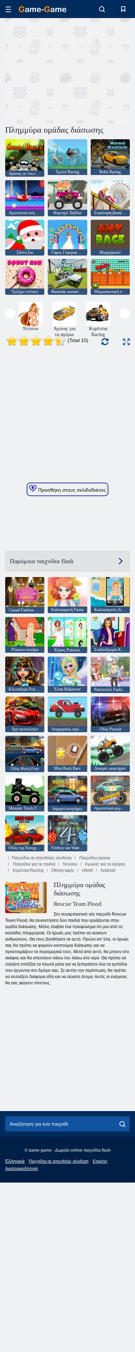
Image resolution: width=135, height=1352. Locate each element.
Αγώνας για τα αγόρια (104, 864)
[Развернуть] (126, 342)
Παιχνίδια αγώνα (94, 858)
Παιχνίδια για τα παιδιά (33, 864)
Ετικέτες (100, 1161)
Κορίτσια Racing (28, 870)
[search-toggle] (101, 9)
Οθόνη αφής (62, 870)
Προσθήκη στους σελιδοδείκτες (71, 490)
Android (107, 870)
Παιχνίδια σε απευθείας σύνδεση (42, 858)
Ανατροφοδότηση (21, 1168)
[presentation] (10, 314)
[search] (122, 1124)
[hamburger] (8, 9)
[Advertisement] (64, 70)
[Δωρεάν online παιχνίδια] (42, 9)
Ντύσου (70, 864)
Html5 (87, 870)
